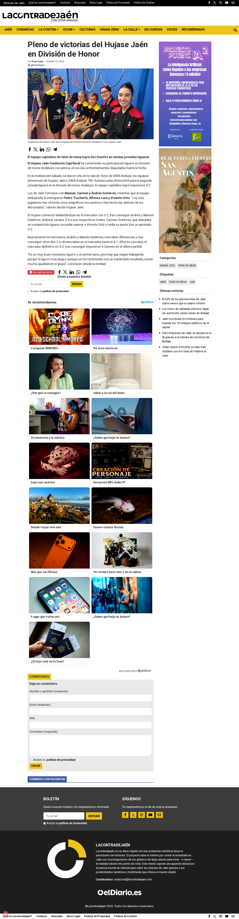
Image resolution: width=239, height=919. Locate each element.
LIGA (192, 282)
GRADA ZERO (109, 29)
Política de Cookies (144, 2)
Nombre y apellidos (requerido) (48, 691)
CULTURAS (87, 29)
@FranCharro (37, 65)
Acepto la (50, 291)
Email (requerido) (39, 704)
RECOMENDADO (193, 29)
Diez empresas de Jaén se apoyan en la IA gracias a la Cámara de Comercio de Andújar (186, 337)
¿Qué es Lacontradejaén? (42, 2)
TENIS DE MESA (187, 265)
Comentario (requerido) (43, 731)
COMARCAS (25, 29)
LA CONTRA (48, 29)
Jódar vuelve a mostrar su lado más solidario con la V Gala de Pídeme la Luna (184, 351)
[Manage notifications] (5, 913)
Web (32, 718)
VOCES (172, 29)
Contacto (65, 2)
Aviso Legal (96, 2)
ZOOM (68, 29)
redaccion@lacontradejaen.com (133, 879)
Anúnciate (80, 2)
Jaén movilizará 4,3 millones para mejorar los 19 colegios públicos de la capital (185, 323)
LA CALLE (131, 29)
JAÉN (8, 29)
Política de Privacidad (118, 2)
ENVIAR (77, 284)
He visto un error (42, 272)
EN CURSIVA (153, 29)
